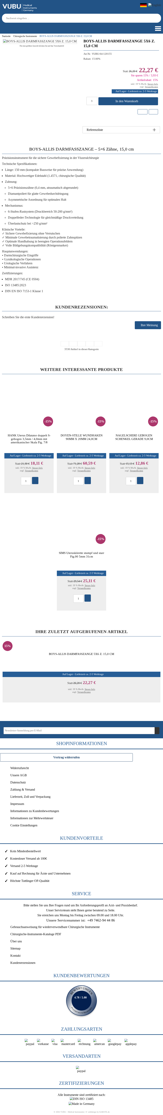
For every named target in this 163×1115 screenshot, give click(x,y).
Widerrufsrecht (19, 768)
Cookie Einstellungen (23, 825)
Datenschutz (18, 782)
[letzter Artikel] (98, 343)
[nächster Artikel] (90, 343)
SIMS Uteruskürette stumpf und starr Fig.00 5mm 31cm (81, 554)
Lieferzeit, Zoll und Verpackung (30, 796)
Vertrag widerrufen (66, 757)
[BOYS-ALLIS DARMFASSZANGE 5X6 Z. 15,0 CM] (40, 41)
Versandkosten (151, 87)
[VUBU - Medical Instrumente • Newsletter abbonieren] (157, 730)
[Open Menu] (157, 28)
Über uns (16, 941)
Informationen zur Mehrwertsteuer (31, 818)
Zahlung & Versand (22, 789)
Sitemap (15, 948)
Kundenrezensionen (22, 962)
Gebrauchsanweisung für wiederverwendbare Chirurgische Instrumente (55, 927)
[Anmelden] (3, 27)
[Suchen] (158, 18)
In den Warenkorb (127, 101)
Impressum (17, 804)
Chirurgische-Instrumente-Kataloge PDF (35, 934)
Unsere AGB (18, 775)
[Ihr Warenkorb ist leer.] (10, 27)
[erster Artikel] (65, 343)
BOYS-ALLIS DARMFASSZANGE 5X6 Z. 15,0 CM (81, 654)
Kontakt (15, 955)
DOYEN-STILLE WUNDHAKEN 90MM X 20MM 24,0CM (82, 437)
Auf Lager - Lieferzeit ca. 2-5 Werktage (136, 91)
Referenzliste (95, 129)
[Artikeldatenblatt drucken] (153, 112)
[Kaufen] (35, 480)
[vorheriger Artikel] (73, 343)
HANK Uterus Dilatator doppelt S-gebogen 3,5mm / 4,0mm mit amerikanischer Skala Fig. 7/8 (29, 439)
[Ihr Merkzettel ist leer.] (17, 27)
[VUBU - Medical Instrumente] (20, 10)
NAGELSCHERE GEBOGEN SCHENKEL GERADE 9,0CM (134, 437)
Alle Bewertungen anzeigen (81, 1001)
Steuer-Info (152, 84)
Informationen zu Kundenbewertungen (34, 811)
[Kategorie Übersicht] (81, 343)
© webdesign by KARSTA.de (98, 1112)
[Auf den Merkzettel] (142, 111)
